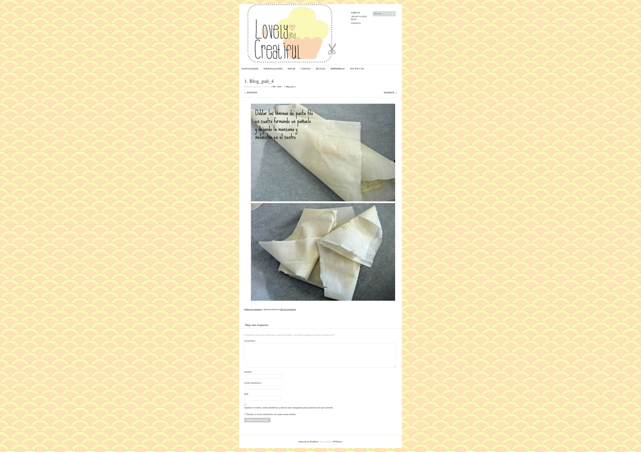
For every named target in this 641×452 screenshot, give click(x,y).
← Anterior (250, 92)
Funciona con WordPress (308, 441)
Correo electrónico (253, 383)
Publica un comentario (253, 309)
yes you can (357, 68)
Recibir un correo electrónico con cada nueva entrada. (271, 414)
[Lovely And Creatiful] (295, 16)
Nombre (248, 372)
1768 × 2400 (276, 86)
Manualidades (250, 68)
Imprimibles (338, 68)
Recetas (320, 68)
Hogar (291, 68)
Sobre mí (355, 12)
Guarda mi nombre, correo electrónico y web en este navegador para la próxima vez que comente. (288, 407)
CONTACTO (356, 23)
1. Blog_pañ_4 (290, 86)
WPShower (337, 441)
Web (246, 394)
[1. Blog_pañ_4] (323, 301)
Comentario (250, 340)
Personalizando (273, 68)
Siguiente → (390, 92)
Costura (306, 68)
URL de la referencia (287, 309)
